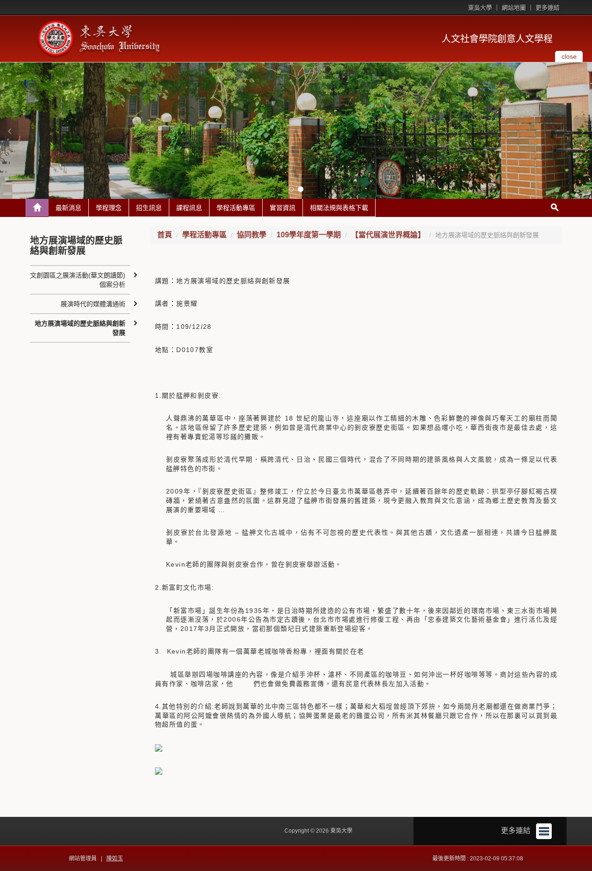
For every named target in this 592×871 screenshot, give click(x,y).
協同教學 (251, 235)
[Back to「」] (37, 207)
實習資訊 (283, 207)
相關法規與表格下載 (339, 207)
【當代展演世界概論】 (388, 235)
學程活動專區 (235, 207)
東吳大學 (480, 8)
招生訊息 (149, 207)
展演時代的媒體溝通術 (93, 304)
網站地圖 (514, 8)
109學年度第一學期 (309, 235)
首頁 (164, 235)
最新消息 (68, 207)
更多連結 (548, 8)
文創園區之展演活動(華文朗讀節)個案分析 (77, 280)
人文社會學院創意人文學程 (497, 39)
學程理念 (109, 207)
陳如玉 (114, 858)
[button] (9, 131)
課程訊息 (189, 207)
